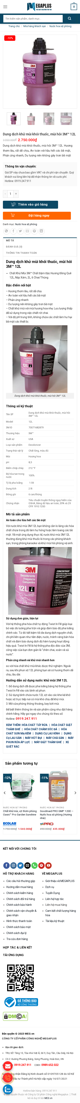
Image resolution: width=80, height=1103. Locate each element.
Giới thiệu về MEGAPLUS (60, 881)
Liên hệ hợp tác (54, 899)
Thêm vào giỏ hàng (33, 204)
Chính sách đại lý (16, 933)
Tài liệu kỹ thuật (54, 921)
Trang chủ (14, 26)
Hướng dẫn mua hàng (19, 887)
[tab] (40, 240)
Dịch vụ (49, 887)
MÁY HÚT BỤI (34, 737)
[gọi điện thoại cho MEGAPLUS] (8, 1078)
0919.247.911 (26, 719)
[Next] (75, 800)
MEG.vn (48, 1098)
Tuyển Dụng (52, 893)
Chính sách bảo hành (19, 904)
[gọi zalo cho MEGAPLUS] (8, 1089)
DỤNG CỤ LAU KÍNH (47, 733)
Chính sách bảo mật (18, 927)
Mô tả (10, 240)
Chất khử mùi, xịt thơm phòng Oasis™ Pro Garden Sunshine (20, 812)
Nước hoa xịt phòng (60, 26)
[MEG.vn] (40, 7)
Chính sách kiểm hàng (19, 893)
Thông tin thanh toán (21, 252)
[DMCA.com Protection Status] (15, 1016)
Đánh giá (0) (14, 246)
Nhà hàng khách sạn (34, 26)
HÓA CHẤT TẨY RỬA (35, 725)
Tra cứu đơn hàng (17, 939)
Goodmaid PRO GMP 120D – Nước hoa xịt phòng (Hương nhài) (56, 814)
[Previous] (5, 800)
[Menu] (5, 6)
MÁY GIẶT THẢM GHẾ (48, 742)
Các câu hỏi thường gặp (20, 881)
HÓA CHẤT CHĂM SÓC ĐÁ (40, 729)
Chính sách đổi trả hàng (20, 899)
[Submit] (70, 18)
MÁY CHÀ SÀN (55, 737)
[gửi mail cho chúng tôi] (8, 1066)
